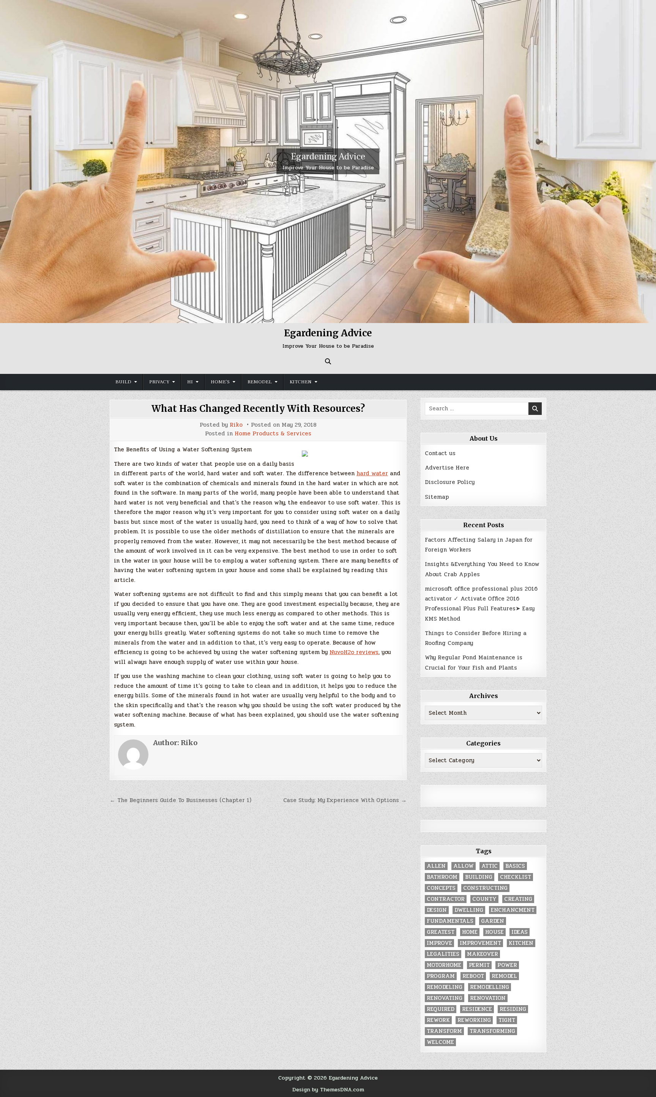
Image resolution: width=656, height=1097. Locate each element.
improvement (480, 943)
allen (436, 866)
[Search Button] (328, 361)
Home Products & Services (273, 434)
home (470, 932)
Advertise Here (447, 467)
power (507, 965)
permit (479, 965)
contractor (446, 899)
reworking (474, 1020)
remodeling (444, 987)
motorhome (444, 965)
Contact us (440, 453)
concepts (441, 888)
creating (518, 899)
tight (506, 1020)
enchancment (513, 910)
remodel (504, 976)
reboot (473, 976)
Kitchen (301, 382)
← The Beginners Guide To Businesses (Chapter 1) (180, 800)
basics (515, 866)
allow (463, 866)
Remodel (260, 382)
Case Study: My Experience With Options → (345, 800)
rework (438, 1020)
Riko (236, 425)
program (441, 976)
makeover (482, 954)
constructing (485, 888)
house (494, 932)
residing (513, 1009)
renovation (488, 998)
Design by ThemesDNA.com (328, 1089)
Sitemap (437, 496)
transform (444, 1031)
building (478, 877)
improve (439, 943)
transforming (492, 1031)
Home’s (220, 382)
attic (489, 866)
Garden (492, 921)
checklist (515, 877)
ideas (519, 932)
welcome (440, 1042)
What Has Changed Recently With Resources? (258, 409)
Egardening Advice (328, 156)
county (484, 899)
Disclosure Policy (450, 482)
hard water (372, 473)
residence (477, 1009)
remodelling (489, 987)
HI (190, 382)
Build (123, 382)
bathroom (442, 877)
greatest (440, 932)
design (437, 910)
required (440, 1009)
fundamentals (450, 921)
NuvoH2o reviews (354, 652)
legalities (443, 954)
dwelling (468, 910)
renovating (444, 998)
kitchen (521, 943)
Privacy (159, 382)
